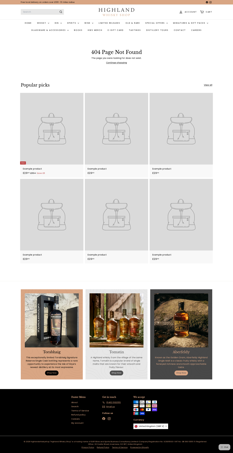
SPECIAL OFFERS (155, 23)
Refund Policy (103, 447)
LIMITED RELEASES (109, 23)
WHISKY (42, 23)
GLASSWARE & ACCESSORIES (49, 30)
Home (28, 23)
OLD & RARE (133, 23)
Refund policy (78, 414)
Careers (75, 418)
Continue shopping (116, 62)
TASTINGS (135, 30)
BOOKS (78, 30)
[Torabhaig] (52, 320)
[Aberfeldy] (181, 320)
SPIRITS (72, 23)
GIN (57, 23)
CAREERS (196, 30)
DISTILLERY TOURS (157, 30)
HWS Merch (95, 30)
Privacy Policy (88, 447)
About (74, 402)
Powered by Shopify (139, 447)
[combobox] (42, 12)
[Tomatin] (116, 320)
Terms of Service (80, 410)
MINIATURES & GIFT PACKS (189, 23)
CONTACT (180, 30)
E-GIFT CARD (116, 30)
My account (77, 423)
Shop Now (51, 372)
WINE (87, 23)
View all (208, 85)
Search (75, 406)
